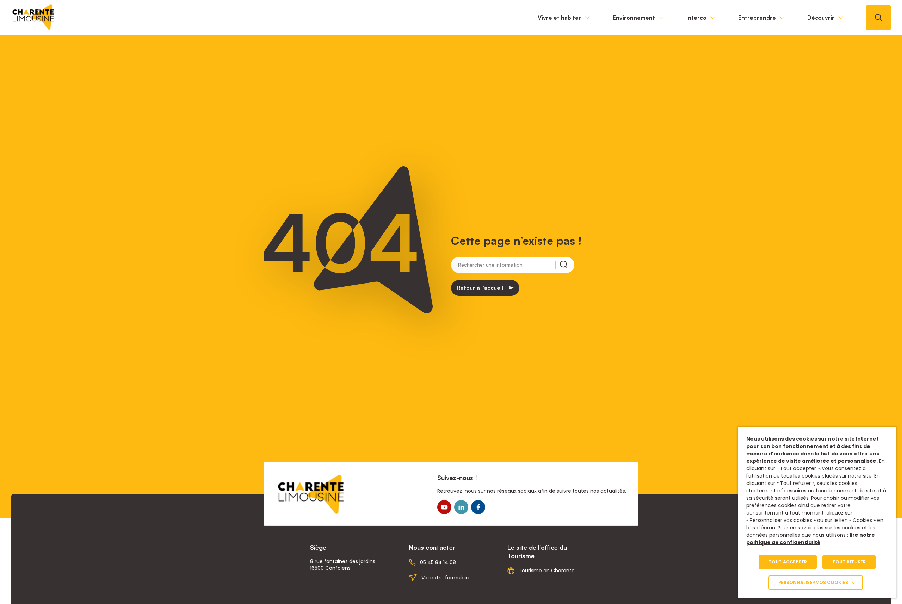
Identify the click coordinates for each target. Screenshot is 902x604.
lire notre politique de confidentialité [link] (810, 538)
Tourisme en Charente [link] (547, 570)
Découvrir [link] (820, 17)
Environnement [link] (634, 17)
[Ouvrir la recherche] (878, 17)
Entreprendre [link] (757, 17)
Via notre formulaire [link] (446, 577)
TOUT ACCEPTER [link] (787, 562)
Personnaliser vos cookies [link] (813, 582)
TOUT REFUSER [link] (849, 562)
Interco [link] (696, 17)
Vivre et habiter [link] (559, 17)
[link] (33, 28)
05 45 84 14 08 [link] (438, 562)
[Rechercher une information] (561, 265)
